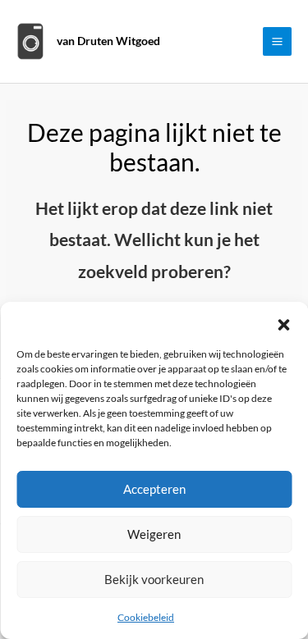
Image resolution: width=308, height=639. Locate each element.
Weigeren (154, 534)
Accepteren (154, 489)
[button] (283, 322)
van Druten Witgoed (108, 41)
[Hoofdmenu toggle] (277, 42)
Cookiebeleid (145, 617)
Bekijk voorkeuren (154, 579)
